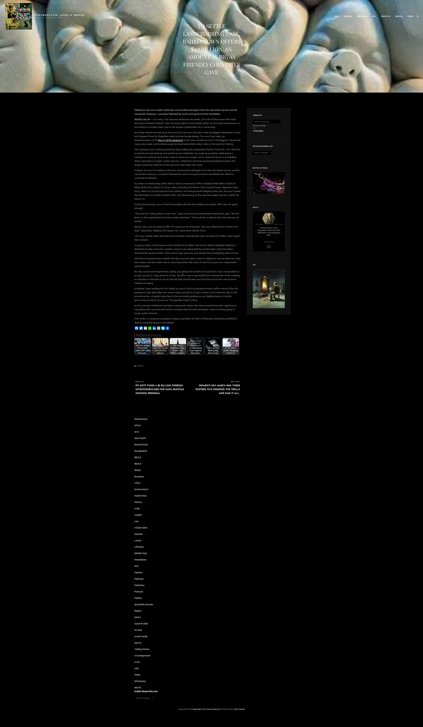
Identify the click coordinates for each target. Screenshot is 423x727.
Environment (141, 489)
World (137, 687)
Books (137, 470)
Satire (137, 617)
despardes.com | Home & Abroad (59, 14)
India (137, 508)
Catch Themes (239, 709)
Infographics (362, 16)
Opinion (138, 572)
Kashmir (138, 534)
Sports (137, 642)
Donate (410, 16)
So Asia (138, 630)
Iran (136, 521)
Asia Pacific (140, 438)
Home (337, 16)
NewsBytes (140, 559)
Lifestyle (139, 546)
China (137, 483)
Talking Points (141, 649)
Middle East (140, 553)
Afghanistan (141, 419)
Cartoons (348, 16)
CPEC (374, 16)
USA (136, 668)
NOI (136, 566)
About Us (399, 16)
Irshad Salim (140, 527)
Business (139, 476)
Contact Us (385, 16)
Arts (136, 431)
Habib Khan (140, 495)
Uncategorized (142, 655)
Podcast (138, 591)
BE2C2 (137, 457)
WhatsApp (140, 681)
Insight (138, 514)
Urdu (137, 662)
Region (138, 610)
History (138, 502)
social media (140, 636)
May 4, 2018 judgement (170, 140)
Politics (138, 598)
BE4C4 (137, 463)
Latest (137, 540)
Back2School (141, 444)
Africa (137, 425)
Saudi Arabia (141, 623)
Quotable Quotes (143, 604)
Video (137, 674)
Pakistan (140, 366)
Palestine (139, 585)
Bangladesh (140, 451)
